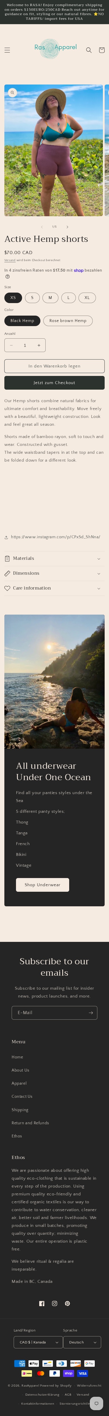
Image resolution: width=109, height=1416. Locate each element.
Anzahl (9, 334)
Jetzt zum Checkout (54, 382)
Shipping (20, 1110)
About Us (20, 1070)
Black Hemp (22, 321)
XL (87, 297)
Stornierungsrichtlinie (76, 1404)
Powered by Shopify (56, 1385)
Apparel (19, 1083)
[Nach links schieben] (41, 227)
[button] (7, 50)
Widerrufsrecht (89, 1385)
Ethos (17, 1136)
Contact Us (22, 1096)
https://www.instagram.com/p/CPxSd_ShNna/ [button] (56, 537)
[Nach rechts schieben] (67, 227)
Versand (10, 260)
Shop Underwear (42, 884)
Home (17, 1057)
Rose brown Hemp (68, 321)
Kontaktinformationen (37, 1404)
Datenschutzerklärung (42, 1394)
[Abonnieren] (90, 1013)
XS (13, 297)
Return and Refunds (30, 1123)
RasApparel (30, 1385)
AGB (68, 1394)
